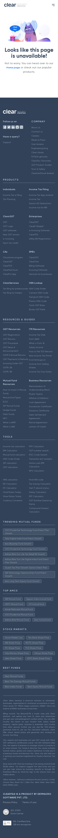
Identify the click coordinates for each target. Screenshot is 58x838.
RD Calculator (10, 484)
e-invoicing (8, 239)
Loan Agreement (37, 402)
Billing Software (36, 266)
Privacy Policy (10, 802)
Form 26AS (34, 339)
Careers (35, 136)
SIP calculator (10, 463)
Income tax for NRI (38, 207)
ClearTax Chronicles (41, 161)
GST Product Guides (41, 165)
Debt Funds (8, 414)
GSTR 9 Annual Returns (14, 355)
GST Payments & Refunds (15, 359)
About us (35, 127)
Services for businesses (40, 274)
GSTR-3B (7, 371)
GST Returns (9, 339)
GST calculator (10, 467)
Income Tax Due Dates (40, 371)
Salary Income (36, 347)
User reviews (37, 144)
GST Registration (11, 335)
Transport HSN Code (39, 297)
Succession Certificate (40, 406)
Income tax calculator (14, 446)
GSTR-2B (7, 367)
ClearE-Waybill (36, 226)
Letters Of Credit (37, 426)
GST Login (8, 226)
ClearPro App (9, 274)
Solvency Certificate (39, 410)
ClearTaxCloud (10, 270)
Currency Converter (12, 500)
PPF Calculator (36, 446)
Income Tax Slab (37, 335)
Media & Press (38, 140)
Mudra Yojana (36, 394)
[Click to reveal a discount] (13, 38)
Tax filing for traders (12, 293)
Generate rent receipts (40, 459)
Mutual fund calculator (14, 455)
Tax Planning (9, 199)
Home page (13, 67)
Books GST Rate (37, 309)
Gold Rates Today (12, 492)
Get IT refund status (39, 488)
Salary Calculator (37, 492)
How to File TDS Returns (41, 351)
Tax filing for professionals (15, 288)
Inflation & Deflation (38, 398)
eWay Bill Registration (40, 239)
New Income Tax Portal (40, 355)
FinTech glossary (39, 156)
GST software (10, 230)
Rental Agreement (38, 422)
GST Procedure (10, 343)
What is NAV (9, 426)
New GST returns (11, 234)
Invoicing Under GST (13, 363)
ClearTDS (33, 234)
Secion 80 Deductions (40, 203)
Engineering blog (39, 148)
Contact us (37, 131)
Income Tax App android (41, 195)
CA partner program (13, 257)
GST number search (39, 450)
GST (5, 222)
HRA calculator (10, 479)
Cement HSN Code (38, 293)
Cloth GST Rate (37, 305)
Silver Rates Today (12, 496)
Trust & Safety (38, 169)
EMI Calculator (10, 450)
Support (7, 142)
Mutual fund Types (12, 397)
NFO (5, 418)
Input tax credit (10, 243)
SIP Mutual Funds (11, 406)
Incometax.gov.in (37, 360)
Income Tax (34, 199)
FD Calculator (10, 488)
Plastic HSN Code (38, 301)
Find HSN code (36, 479)
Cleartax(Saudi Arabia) (42, 173)
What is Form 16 (36, 343)
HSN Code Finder (37, 288)
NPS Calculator (36, 471)
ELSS (5, 402)
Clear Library (37, 152)
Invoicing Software (38, 270)
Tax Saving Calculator (40, 484)
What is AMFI (9, 422)
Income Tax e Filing (12, 195)
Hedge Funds (9, 410)
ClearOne (34, 261)
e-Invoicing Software (39, 230)
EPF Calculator (36, 496)
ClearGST (34, 222)
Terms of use (29, 802)
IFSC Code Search (38, 455)
